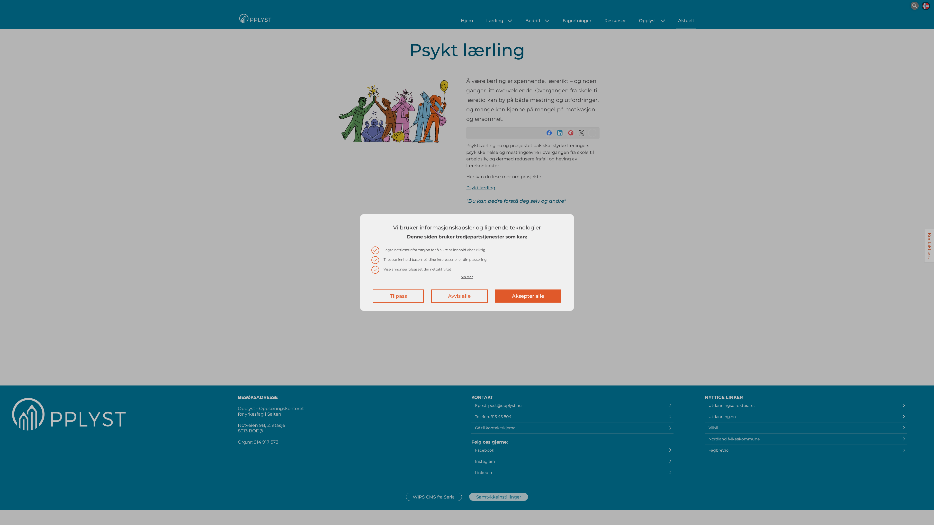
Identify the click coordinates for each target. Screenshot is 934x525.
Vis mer (467, 277)
